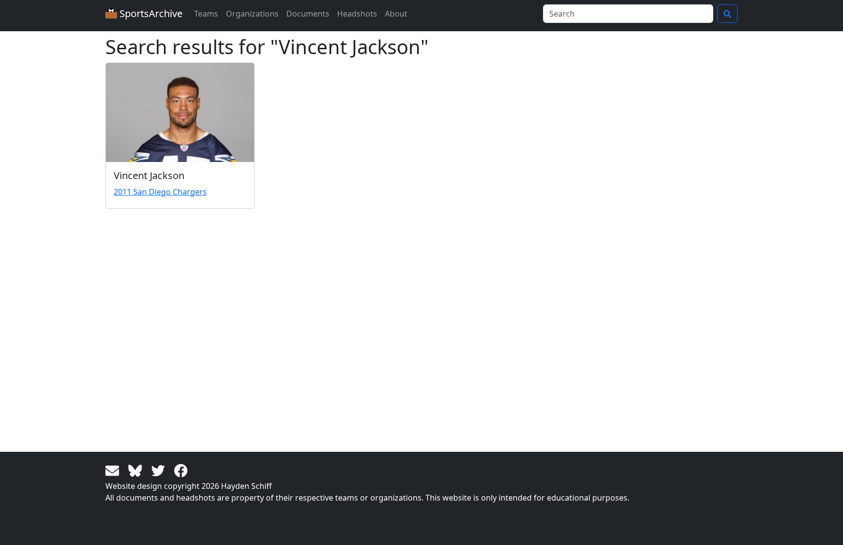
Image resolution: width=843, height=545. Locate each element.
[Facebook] (181, 470)
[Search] (727, 13)
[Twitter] (159, 470)
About (396, 13)
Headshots (357, 13)
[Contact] (113, 470)
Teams (206, 13)
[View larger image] (180, 112)
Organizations (252, 13)
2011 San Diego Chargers (160, 191)
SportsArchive (149, 13)
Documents (307, 13)
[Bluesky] (136, 470)
